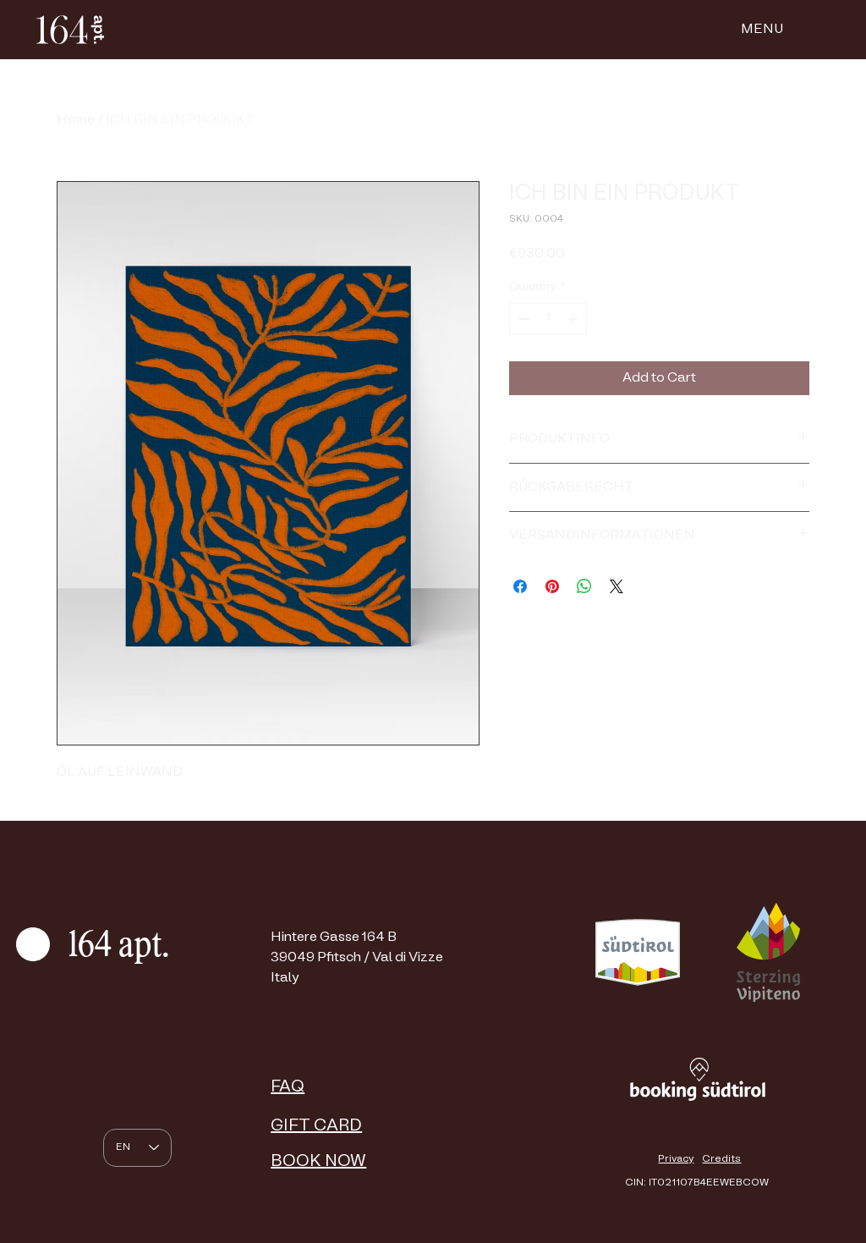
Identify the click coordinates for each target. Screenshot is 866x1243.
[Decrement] (522, 318)
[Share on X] (616, 586)
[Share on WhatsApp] (584, 586)
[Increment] (573, 318)
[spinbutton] (548, 318)
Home (76, 120)
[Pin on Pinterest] (552, 586)
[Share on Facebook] (520, 586)
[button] (762, 29)
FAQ (287, 1087)
